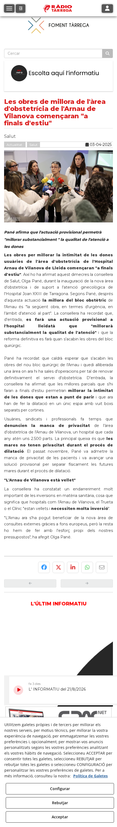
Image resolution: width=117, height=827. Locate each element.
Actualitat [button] (15, 145)
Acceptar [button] (60, 816)
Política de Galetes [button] (90, 775)
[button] (20, 8)
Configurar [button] (60, 788)
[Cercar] (107, 53)
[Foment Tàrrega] (58, 25)
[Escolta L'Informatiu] (58, 73)
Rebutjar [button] (60, 802)
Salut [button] (33, 145)
